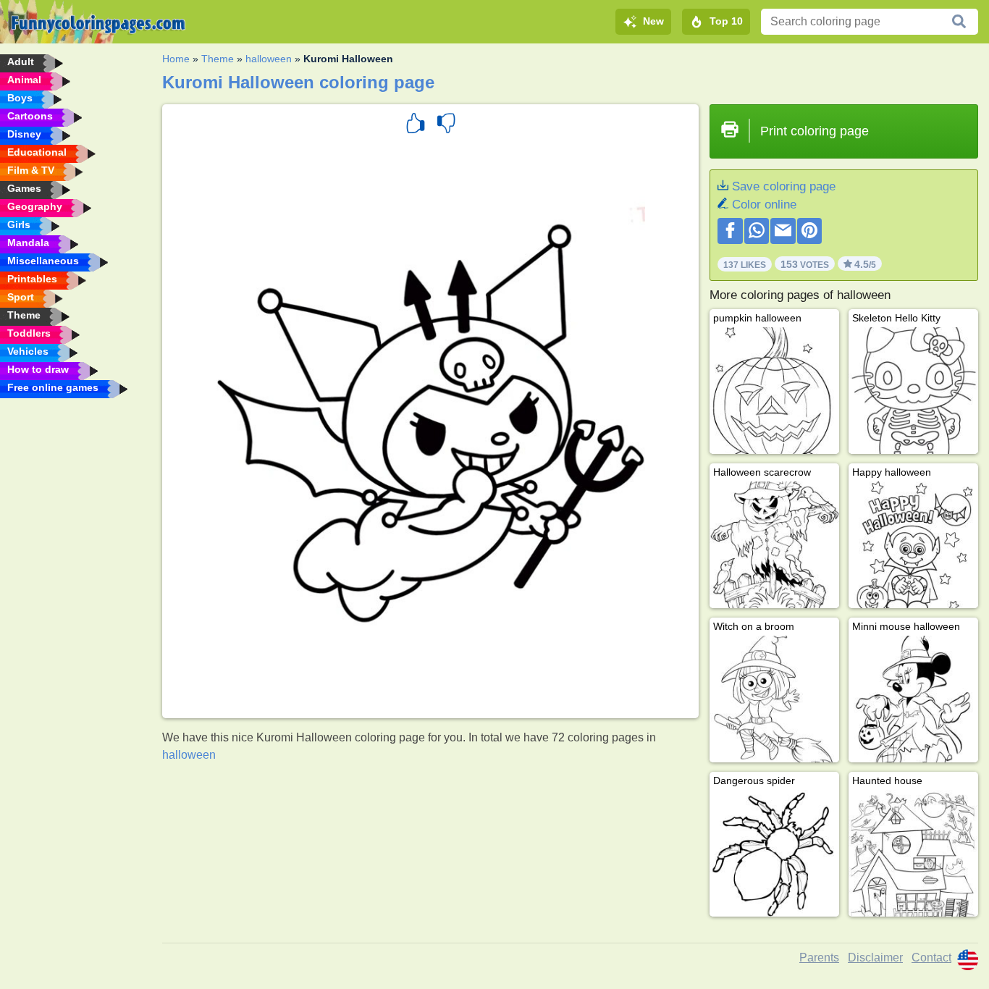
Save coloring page (784, 186)
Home (176, 58)
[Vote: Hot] (415, 125)
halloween (268, 58)
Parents (819, 957)
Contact (931, 957)
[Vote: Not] (446, 125)
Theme (217, 58)
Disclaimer (875, 957)
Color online (764, 204)
